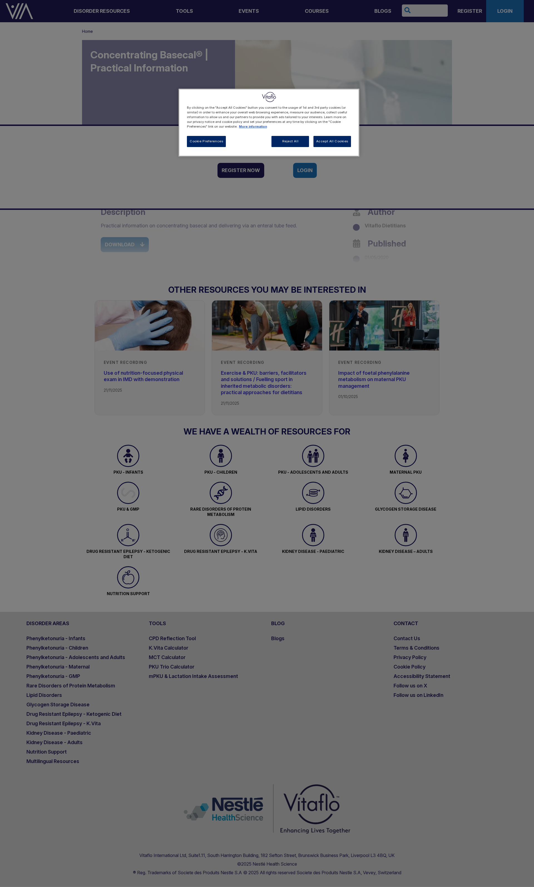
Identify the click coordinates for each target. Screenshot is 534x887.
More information (253, 126)
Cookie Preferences (206, 141)
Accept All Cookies (332, 141)
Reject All (290, 141)
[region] (269, 122)
